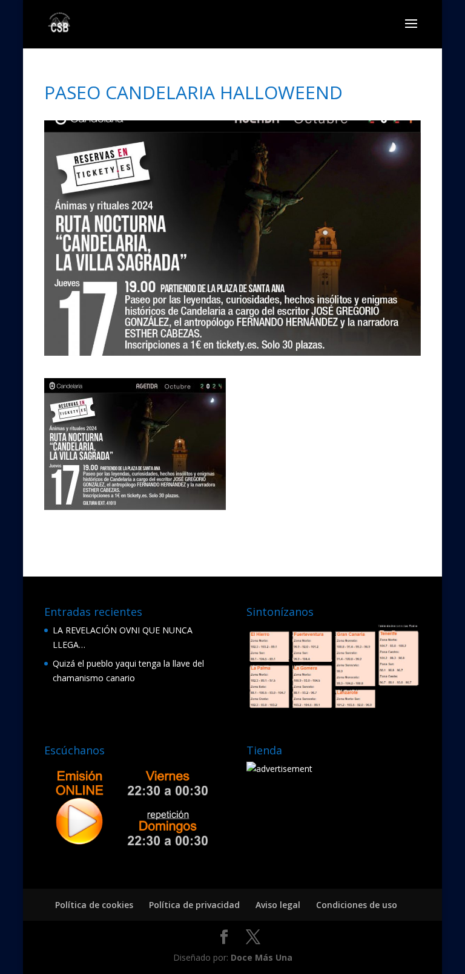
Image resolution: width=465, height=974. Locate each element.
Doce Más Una (261, 957)
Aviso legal (278, 904)
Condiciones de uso (356, 904)
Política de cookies (94, 904)
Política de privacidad (194, 904)
